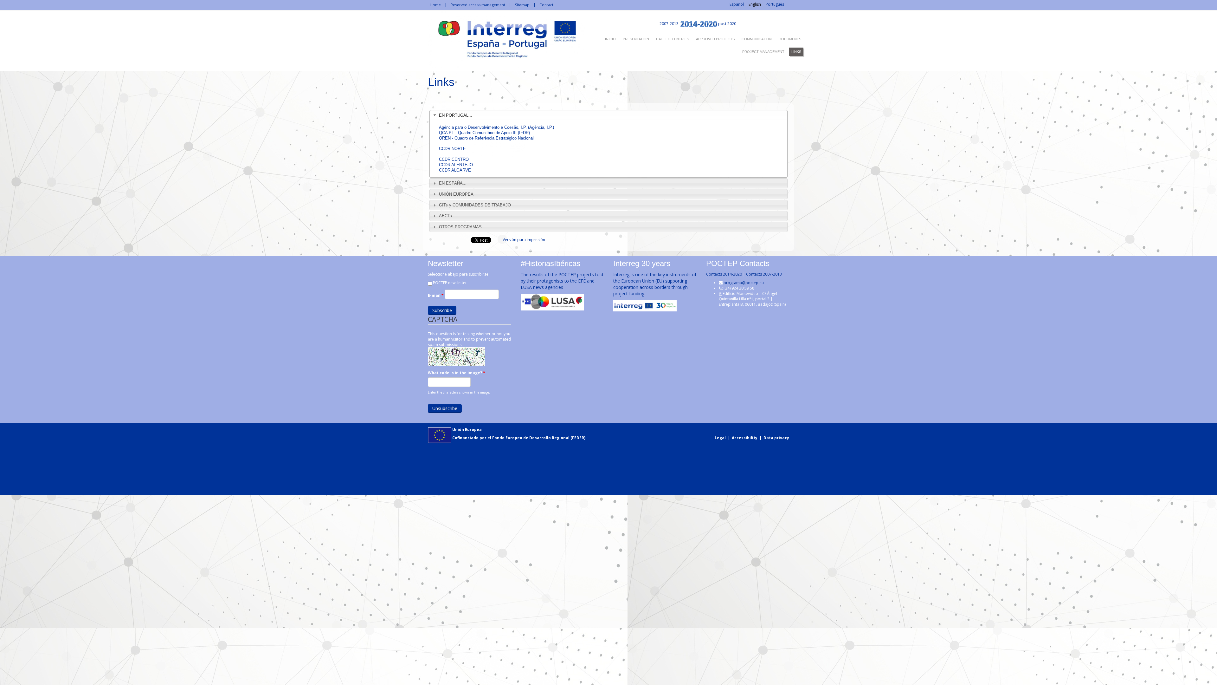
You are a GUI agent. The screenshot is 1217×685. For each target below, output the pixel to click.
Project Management (763, 52)
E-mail (436, 295)
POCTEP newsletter (450, 282)
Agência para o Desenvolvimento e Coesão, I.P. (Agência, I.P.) (496, 127)
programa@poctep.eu (744, 282)
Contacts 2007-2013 (764, 274)
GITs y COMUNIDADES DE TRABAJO (475, 205)
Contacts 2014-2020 (724, 274)
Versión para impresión (524, 239)
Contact (546, 5)
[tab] (608, 115)
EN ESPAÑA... (453, 183)
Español (737, 4)
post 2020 (727, 23)
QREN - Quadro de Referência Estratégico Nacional (486, 138)
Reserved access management (478, 5)
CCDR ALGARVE (455, 170)
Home (435, 5)
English (755, 4)
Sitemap (522, 5)
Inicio (610, 39)
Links (796, 52)
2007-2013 (669, 23)
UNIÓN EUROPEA (456, 194)
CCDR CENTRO (454, 159)
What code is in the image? (456, 372)
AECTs (445, 215)
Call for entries (672, 39)
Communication (757, 39)
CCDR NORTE (452, 148)
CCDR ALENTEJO (456, 164)
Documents (790, 39)
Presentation (636, 39)
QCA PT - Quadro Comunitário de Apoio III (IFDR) (484, 132)
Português (775, 4)
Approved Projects (715, 39)
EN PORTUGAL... (455, 115)
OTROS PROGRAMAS (460, 227)
